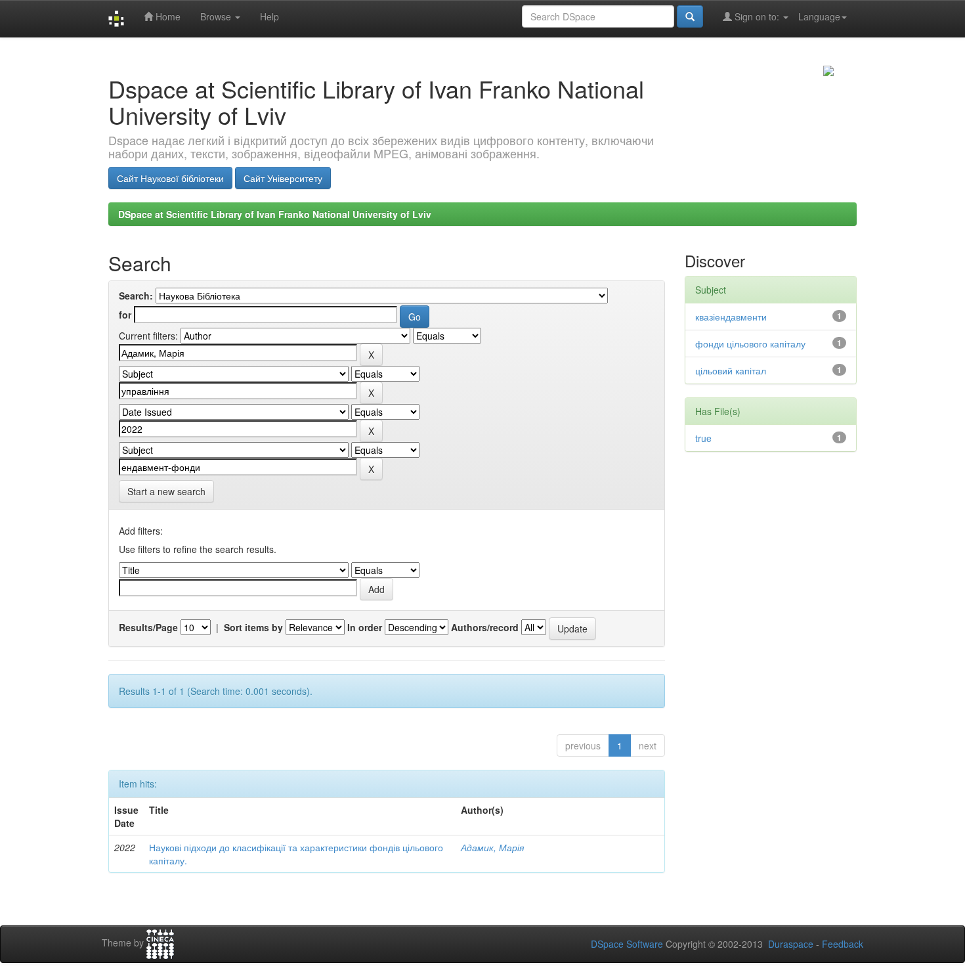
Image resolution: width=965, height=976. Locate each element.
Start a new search (166, 491)
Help (269, 16)
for (125, 314)
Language (819, 16)
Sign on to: (757, 16)
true (703, 438)
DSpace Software (627, 943)
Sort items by (253, 627)
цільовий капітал (730, 370)
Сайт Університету (283, 178)
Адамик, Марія (492, 847)
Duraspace (790, 943)
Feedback (842, 943)
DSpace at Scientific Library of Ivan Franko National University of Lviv (274, 214)
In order (364, 627)
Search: (136, 295)
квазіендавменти (731, 316)
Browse (217, 16)
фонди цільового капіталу (750, 343)
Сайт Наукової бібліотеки (170, 178)
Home (167, 16)
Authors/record (485, 627)
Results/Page (148, 627)
